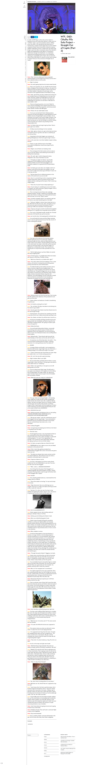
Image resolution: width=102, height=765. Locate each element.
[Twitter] (36, 37)
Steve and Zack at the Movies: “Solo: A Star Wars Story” (68, 737)
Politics (45, 750)
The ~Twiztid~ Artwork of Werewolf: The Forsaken (68, 749)
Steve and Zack (66, 53)
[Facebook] (32, 37)
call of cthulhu (25, 61)
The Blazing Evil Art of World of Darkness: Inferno (66, 745)
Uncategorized (47, 756)
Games (25, 43)
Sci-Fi (45, 753)
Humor (25, 53)
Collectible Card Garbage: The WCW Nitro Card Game (67, 741)
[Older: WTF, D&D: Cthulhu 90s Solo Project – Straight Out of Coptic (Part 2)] (2, 763)
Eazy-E (25, 68)
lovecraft (25, 74)
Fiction (45, 736)
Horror (25, 49)
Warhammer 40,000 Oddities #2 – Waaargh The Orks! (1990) (67, 753)
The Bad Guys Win (32, 1)
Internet (45, 747)
